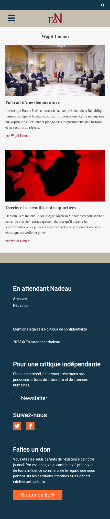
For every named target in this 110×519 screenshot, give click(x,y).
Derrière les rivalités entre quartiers (40, 207)
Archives (20, 299)
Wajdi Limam (20, 135)
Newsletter (34, 398)
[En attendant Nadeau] (55, 18)
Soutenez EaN (37, 495)
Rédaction (21, 305)
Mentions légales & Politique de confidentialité (50, 329)
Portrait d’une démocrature (32, 102)
